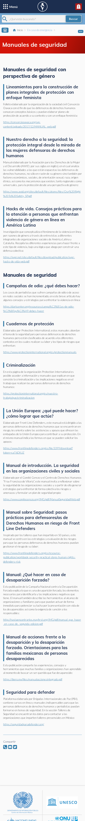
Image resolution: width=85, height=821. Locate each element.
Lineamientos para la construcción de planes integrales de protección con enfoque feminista (42, 92)
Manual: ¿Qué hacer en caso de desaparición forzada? (36, 577)
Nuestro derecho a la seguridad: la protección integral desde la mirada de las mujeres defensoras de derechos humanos (43, 147)
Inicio (20, 30)
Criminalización (20, 365)
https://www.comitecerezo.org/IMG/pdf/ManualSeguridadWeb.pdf (41, 499)
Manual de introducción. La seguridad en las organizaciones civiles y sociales (43, 468)
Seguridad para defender (30, 692)
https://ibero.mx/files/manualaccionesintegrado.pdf (32, 679)
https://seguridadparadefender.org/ (23, 724)
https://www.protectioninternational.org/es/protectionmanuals (39, 352)
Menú (13, 7)
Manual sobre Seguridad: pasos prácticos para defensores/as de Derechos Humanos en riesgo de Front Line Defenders (43, 520)
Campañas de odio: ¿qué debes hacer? (43, 285)
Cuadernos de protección (30, 323)
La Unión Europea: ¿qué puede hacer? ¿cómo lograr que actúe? (42, 413)
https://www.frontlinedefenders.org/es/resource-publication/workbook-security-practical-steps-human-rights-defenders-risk (39, 557)
